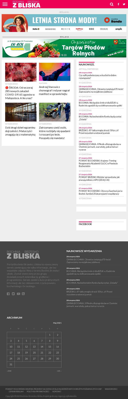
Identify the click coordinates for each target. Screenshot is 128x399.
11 (18, 346)
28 (41, 358)
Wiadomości (111, 389)
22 (49, 352)
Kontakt (56, 391)
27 (34, 358)
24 (11, 358)
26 (26, 358)
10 (11, 346)
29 (49, 358)
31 (11, 364)
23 (57, 352)
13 (34, 346)
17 (11, 352)
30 (57, 358)
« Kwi (9, 371)
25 (18, 358)
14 (41, 346)
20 (34, 352)
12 (26, 346)
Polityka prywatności (38, 391)
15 (49, 346)
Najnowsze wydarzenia (84, 251)
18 (18, 352)
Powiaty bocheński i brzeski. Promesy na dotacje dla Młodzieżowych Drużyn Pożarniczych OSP (54, 389)
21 (41, 352)
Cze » (59, 371)
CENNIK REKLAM (16, 391)
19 (26, 352)
